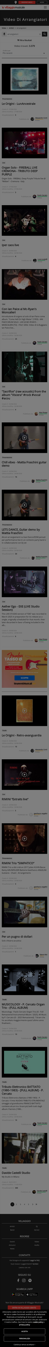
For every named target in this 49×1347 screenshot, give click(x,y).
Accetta (24, 1331)
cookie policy (38, 1322)
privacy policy (24, 1325)
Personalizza (24, 1338)
